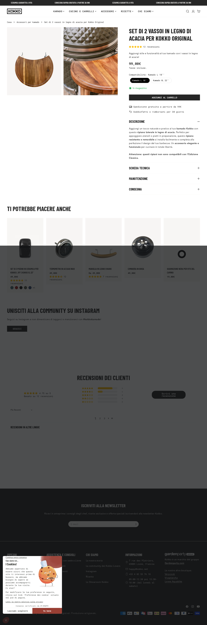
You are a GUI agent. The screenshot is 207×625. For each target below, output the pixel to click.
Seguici (17, 328)
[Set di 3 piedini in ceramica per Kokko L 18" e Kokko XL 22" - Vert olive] (25, 287)
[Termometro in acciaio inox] (64, 241)
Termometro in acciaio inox (62, 268)
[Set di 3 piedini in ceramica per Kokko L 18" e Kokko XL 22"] (25, 241)
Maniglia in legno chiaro (100, 268)
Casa (9, 22)
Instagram (91, 571)
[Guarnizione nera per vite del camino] (182, 241)
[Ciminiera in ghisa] (142, 241)
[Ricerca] (187, 11)
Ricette (90, 576)
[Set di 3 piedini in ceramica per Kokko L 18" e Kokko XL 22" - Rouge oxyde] (16, 287)
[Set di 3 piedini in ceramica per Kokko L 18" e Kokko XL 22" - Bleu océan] (12, 287)
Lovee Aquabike (173, 581)
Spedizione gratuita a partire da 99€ (157, 106)
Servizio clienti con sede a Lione (63, 560)
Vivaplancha (171, 577)
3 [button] (104, 418)
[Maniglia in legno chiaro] (103, 241)
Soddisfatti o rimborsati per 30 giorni (158, 111)
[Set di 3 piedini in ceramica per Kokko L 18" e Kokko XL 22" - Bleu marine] (30, 287)
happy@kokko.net (138, 569)
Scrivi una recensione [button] (169, 394)
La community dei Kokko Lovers (103, 566)
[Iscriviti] (135, 524)
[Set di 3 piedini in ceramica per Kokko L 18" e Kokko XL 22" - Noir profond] (21, 287)
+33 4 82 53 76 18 (140, 574)
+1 (34, 287)
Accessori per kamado (28, 22)
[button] (136, 46)
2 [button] (100, 418)
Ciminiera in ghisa (136, 268)
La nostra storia (94, 560)
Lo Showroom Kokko (97, 582)
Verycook (170, 574)
